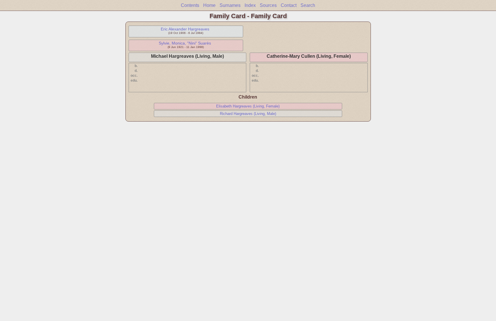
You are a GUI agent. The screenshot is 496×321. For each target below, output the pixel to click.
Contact (289, 5)
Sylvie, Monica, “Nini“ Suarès (185, 43)
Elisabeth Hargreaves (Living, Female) (248, 106)
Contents (190, 5)
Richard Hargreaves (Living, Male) (248, 114)
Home (209, 5)
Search (308, 5)
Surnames (230, 5)
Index (250, 5)
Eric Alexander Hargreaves (185, 29)
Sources (268, 5)
